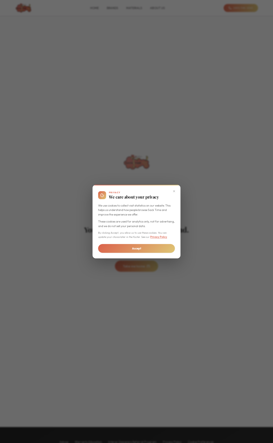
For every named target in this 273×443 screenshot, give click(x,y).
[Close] (174, 191)
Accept (136, 248)
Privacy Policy (158, 236)
